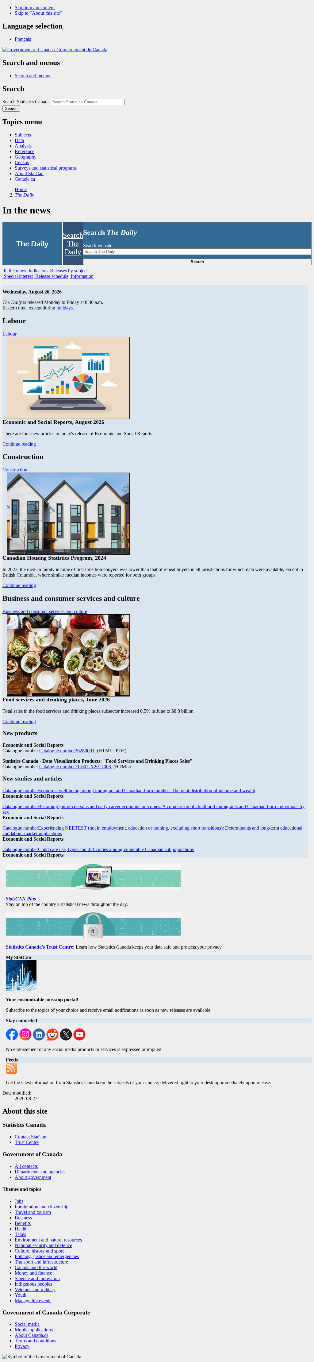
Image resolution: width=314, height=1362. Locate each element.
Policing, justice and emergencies (47, 1256)
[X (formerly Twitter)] (66, 1039)
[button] (32, 75)
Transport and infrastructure (41, 1261)
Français (23, 39)
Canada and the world (36, 1267)
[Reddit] (52, 1039)
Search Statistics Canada (26, 101)
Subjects (23, 134)
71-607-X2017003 (75, 766)
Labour (9, 333)
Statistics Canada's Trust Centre (39, 947)
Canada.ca (25, 179)
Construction (14, 469)
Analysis (23, 145)
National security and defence (43, 1245)
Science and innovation (37, 1278)
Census (22, 162)
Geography (25, 156)
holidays (64, 307)
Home (21, 189)
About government (33, 1177)
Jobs (19, 1201)
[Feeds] (13, 1072)
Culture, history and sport (39, 1250)
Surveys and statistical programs (46, 168)
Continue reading (19, 444)
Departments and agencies (40, 1171)
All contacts (26, 1166)
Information (82, 276)
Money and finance (33, 1273)
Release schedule (51, 276)
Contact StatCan (30, 1136)
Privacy (22, 1346)
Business (23, 1217)
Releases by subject (68, 270)
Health (21, 1228)
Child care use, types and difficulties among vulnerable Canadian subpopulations (98, 849)
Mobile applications (34, 1329)
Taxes (20, 1234)
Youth (20, 1295)
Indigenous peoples (33, 1284)
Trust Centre (27, 1142)
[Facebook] (12, 1039)
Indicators (37, 270)
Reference (24, 151)
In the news (14, 270)
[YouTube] (79, 1039)
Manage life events (33, 1300)
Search (197, 261)
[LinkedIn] (39, 1039)
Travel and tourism (33, 1212)
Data (19, 140)
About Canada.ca (31, 1335)
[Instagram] (25, 1039)
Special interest (17, 276)
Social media (27, 1324)
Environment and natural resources (48, 1239)
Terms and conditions (35, 1340)
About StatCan (29, 173)
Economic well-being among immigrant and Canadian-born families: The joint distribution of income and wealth (128, 790)
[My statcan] (23, 989)
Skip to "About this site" (38, 13)
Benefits (23, 1223)
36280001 (66, 750)
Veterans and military (35, 1289)
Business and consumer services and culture (44, 611)
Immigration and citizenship (41, 1206)
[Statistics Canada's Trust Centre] (93, 936)
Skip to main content (35, 7)
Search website (97, 245)
